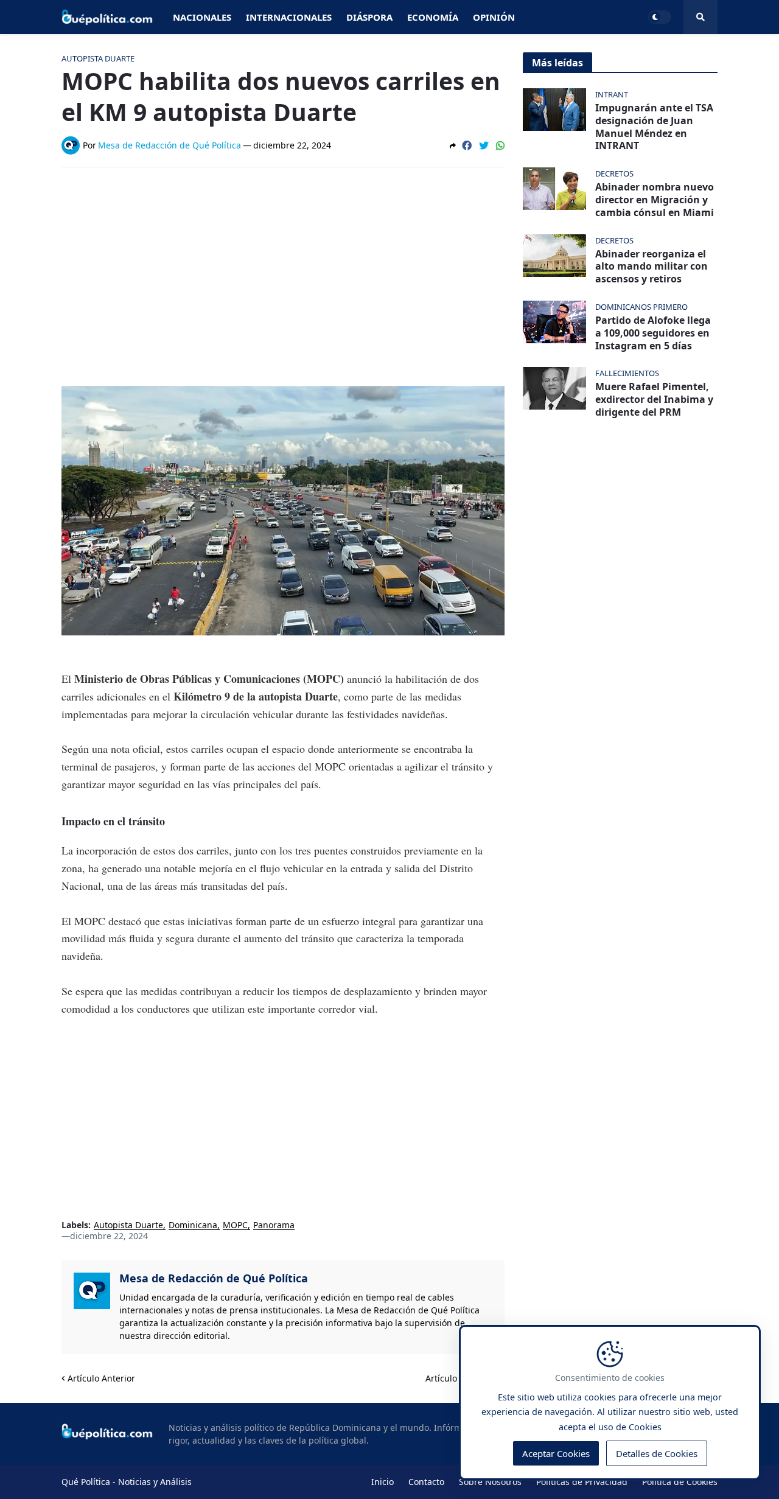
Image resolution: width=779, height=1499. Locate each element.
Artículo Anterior (101, 1378)
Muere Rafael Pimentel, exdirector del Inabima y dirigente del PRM (654, 399)
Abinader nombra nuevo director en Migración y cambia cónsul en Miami (654, 199)
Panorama (274, 1225)
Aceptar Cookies (556, 1454)
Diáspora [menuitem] (369, 17)
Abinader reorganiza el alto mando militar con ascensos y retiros (651, 266)
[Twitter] (484, 145)
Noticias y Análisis (155, 1481)
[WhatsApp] (500, 145)
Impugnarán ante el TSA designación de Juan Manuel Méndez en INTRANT (654, 127)
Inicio (382, 1481)
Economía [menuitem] (432, 17)
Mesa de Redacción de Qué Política (213, 1278)
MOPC (235, 1225)
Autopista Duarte (128, 1225)
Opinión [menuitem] (494, 17)
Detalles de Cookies (656, 1454)
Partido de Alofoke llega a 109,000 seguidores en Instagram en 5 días (653, 333)
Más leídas (557, 62)
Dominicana (193, 1225)
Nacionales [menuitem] (202, 17)
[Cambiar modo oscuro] (659, 17)
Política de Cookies (680, 1481)
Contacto (426, 1481)
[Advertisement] (283, 268)
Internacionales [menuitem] (289, 17)
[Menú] (700, 17)
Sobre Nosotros (490, 1481)
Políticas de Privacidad (581, 1481)
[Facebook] (467, 145)
